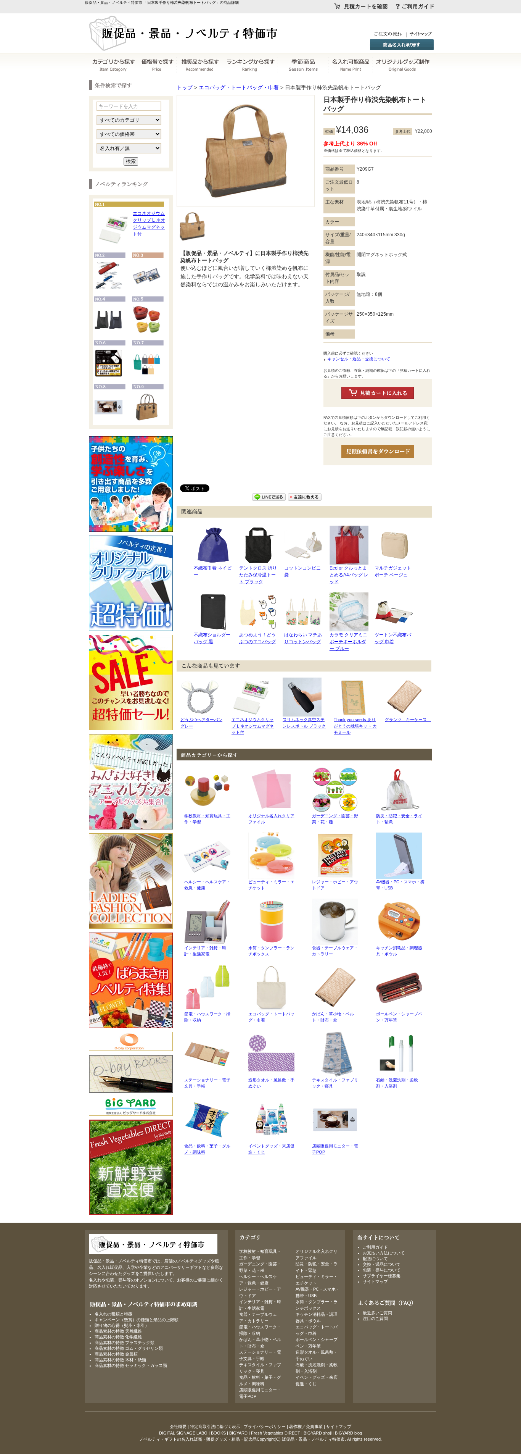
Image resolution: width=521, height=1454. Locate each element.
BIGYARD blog (348, 1433)
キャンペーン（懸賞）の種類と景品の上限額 (136, 1319)
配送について (375, 1258)
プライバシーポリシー (265, 1426)
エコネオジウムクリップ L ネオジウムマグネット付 (253, 725)
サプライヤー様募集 (381, 1275)
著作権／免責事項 (306, 1426)
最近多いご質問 (377, 1312)
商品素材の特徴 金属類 (116, 1354)
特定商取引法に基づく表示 (215, 1426)
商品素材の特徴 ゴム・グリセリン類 (129, 1348)
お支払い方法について (384, 1253)
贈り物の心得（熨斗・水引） (122, 1325)
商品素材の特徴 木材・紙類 (120, 1359)
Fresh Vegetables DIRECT (275, 1433)
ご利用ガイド (375, 1247)
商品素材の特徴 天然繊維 (118, 1331)
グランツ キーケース (408, 719)
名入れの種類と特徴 (113, 1314)
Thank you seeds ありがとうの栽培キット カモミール (355, 725)
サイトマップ (375, 1281)
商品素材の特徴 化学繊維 (118, 1337)
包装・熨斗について (381, 1270)
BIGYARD (238, 1433)
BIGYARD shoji (317, 1433)
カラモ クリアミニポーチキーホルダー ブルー (348, 641)
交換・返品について (381, 1264)
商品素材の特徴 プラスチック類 (124, 1342)
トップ (185, 87)
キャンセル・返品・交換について (358, 359)
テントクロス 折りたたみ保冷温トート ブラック (258, 574)
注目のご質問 (375, 1318)
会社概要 (178, 1426)
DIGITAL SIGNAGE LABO (183, 1433)
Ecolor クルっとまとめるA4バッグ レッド (349, 574)
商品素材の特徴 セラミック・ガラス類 (131, 1365)
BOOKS (218, 1433)
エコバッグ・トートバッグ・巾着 (239, 87)
